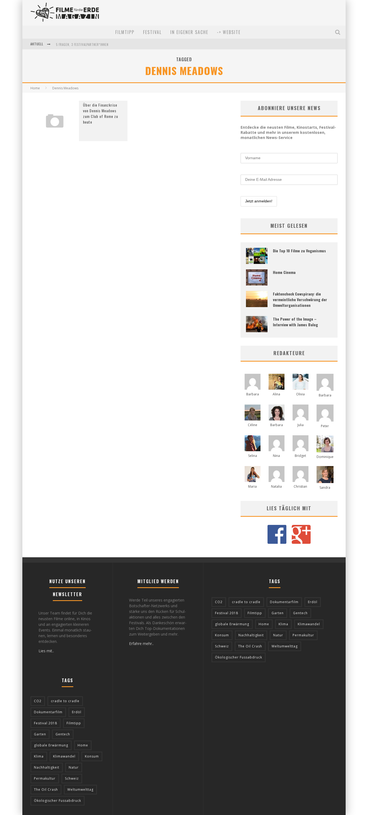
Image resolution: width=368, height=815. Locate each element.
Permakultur (44, 778)
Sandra (325, 487)
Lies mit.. (46, 650)
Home (35, 88)
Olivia (300, 394)
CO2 (37, 701)
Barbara (252, 394)
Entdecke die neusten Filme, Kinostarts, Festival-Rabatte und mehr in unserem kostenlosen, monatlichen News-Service (288, 132)
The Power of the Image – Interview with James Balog (295, 321)
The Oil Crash (46, 789)
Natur (74, 767)
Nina (276, 455)
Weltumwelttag (80, 789)
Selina (252, 455)
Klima (39, 756)
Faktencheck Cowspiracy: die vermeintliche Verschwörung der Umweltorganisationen (300, 299)
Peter (325, 426)
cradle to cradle (65, 701)
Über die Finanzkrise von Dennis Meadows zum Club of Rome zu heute (100, 113)
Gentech (62, 734)
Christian (300, 486)
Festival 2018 (45, 723)
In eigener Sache (189, 32)
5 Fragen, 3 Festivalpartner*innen (82, 44)
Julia (300, 425)
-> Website (229, 32)
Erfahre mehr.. (141, 643)
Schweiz (72, 778)
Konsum (92, 756)
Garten (40, 734)
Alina (276, 394)
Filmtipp (124, 32)
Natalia (276, 486)
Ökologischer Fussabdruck (57, 800)
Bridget (300, 455)
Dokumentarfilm (48, 712)
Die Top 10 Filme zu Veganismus (299, 250)
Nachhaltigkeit (46, 767)
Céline (252, 425)
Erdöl (76, 712)
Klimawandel (64, 756)
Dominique (325, 456)
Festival (152, 32)
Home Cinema (284, 272)
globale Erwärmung (51, 745)
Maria (252, 486)
